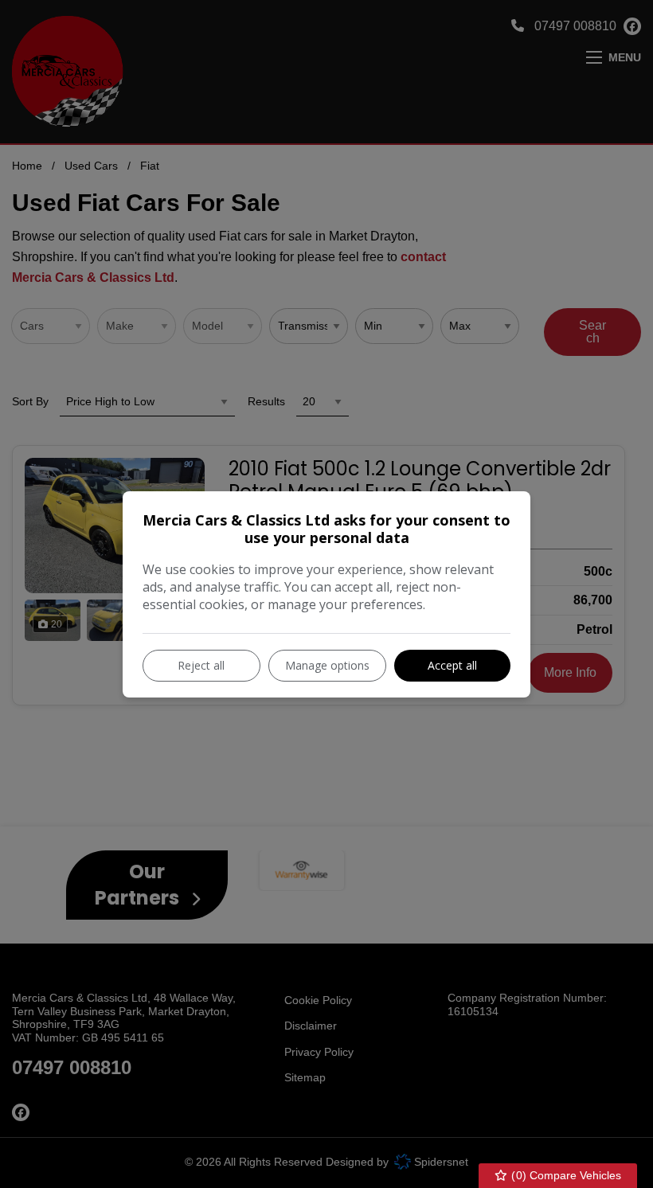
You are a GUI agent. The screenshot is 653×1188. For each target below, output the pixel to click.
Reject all (201, 665)
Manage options (327, 665)
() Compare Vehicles (564, 1175)
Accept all (452, 665)
